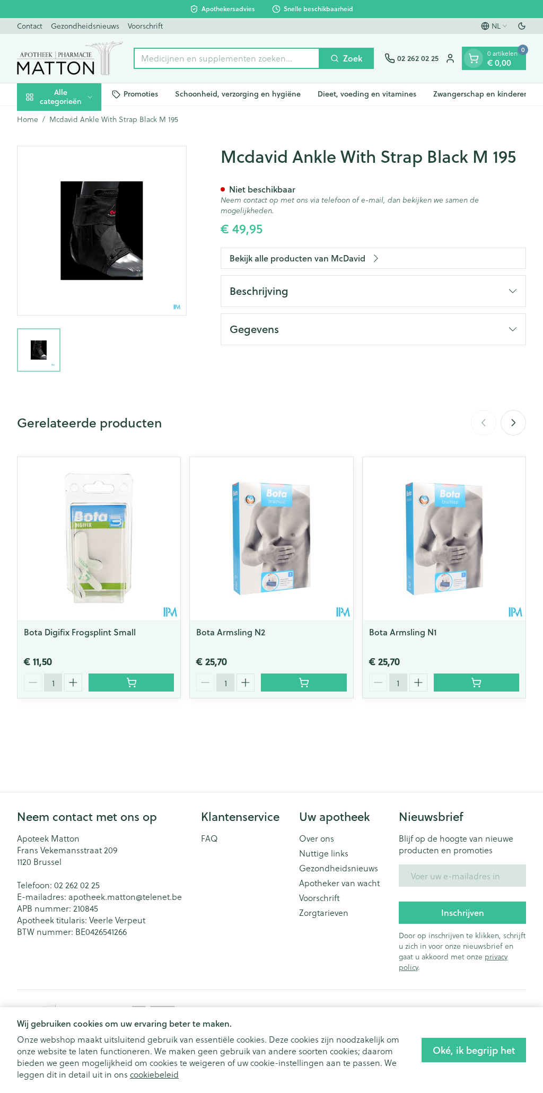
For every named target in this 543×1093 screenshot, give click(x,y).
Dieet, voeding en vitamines (367, 94)
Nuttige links (323, 853)
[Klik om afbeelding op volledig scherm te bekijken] (101, 230)
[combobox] (227, 58)
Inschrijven (462, 912)
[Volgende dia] (513, 422)
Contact (29, 25)
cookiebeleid (154, 1074)
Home (27, 119)
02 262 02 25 (77, 885)
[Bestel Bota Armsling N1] (476, 683)
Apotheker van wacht (339, 883)
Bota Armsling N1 (403, 632)
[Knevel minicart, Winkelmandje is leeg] (473, 58)
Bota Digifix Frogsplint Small (80, 632)
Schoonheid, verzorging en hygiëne (238, 94)
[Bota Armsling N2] (271, 538)
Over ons (316, 838)
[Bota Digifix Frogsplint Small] (98, 538)
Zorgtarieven (323, 913)
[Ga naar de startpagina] (70, 58)
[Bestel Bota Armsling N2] (303, 683)
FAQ (209, 838)
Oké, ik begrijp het (474, 1050)
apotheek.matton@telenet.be (125, 896)
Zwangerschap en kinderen (481, 94)
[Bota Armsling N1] (444, 538)
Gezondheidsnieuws (85, 25)
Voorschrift (145, 25)
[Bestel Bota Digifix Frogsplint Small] (131, 683)
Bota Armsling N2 (230, 632)
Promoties (141, 94)
